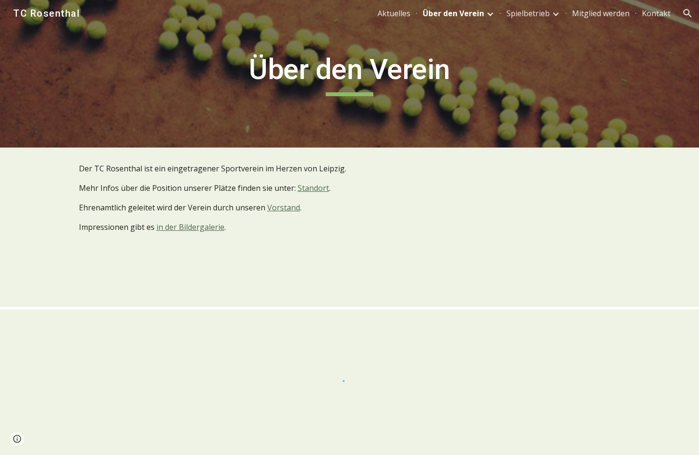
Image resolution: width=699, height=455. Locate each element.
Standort (313, 188)
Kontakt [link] (656, 13)
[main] (349, 74)
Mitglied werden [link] (601, 13)
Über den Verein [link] (453, 13)
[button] (687, 13)
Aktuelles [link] (394, 13)
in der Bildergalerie (190, 227)
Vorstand (283, 207)
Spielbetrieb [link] (528, 13)
